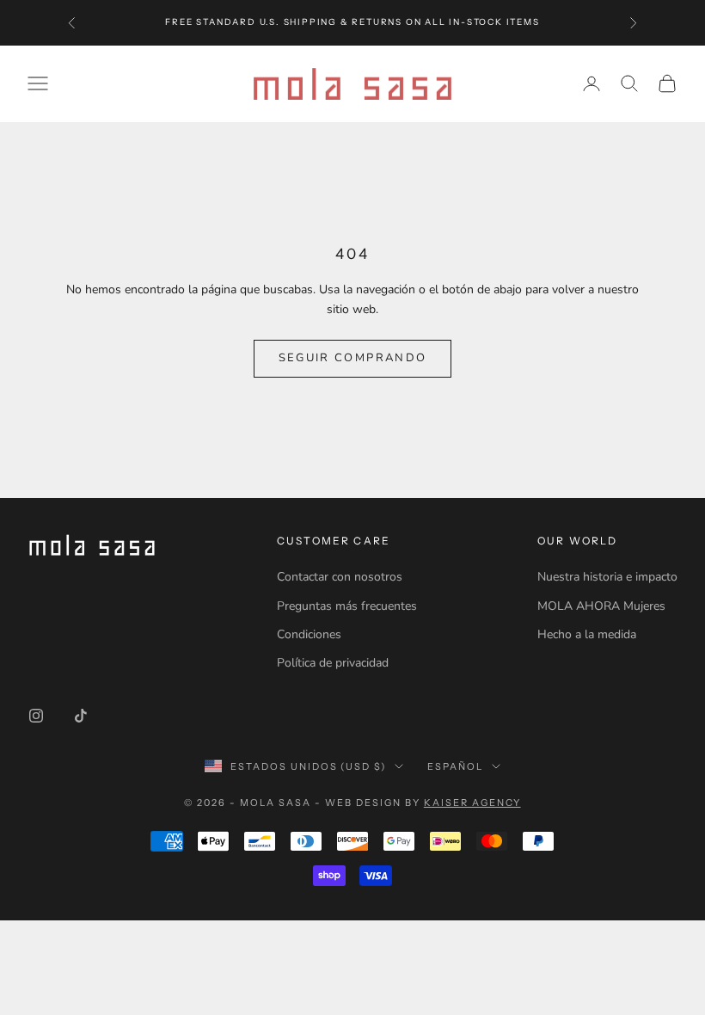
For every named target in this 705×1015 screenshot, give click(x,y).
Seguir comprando (352, 358)
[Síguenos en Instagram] (36, 715)
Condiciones (309, 634)
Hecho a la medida (586, 634)
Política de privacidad (333, 663)
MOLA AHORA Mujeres (601, 606)
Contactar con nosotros (339, 577)
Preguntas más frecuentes (347, 606)
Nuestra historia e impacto (607, 577)
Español (455, 766)
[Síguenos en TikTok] (80, 715)
